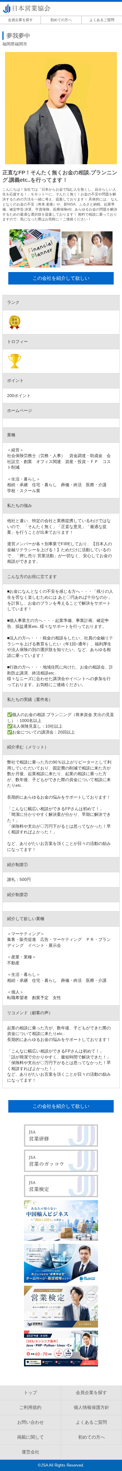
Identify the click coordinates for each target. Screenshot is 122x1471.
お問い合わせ (30, 1422)
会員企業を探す (20, 20)
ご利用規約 (30, 1407)
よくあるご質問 (101, 20)
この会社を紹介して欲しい (61, 278)
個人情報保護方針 (91, 1407)
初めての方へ (61, 20)
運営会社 (30, 1451)
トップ (30, 1392)
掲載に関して (30, 1437)
